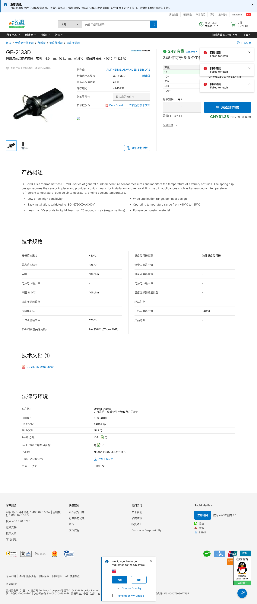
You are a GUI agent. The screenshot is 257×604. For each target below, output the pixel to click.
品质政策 (137, 518)
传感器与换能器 (24, 42)
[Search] (153, 24)
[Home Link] (16, 24)
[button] (12, 35)
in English (11, 583)
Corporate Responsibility (147, 530)
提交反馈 (11, 533)
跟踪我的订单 (77, 512)
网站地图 (57, 576)
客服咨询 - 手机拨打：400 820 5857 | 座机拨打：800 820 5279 (33, 513)
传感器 (42, 42)
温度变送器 (73, 42)
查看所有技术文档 (139, 105)
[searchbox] (116, 24)
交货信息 (74, 530)
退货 (71, 524)
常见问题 (11, 539)
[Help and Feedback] (242, 593)
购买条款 (44, 576)
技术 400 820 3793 (18, 521)
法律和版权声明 (27, 576)
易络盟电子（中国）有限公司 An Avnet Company (33, 590)
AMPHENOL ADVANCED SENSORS (128, 69)
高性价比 (173, 14)
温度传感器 (56, 42)
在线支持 (11, 527)
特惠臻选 (187, 14)
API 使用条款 (72, 576)
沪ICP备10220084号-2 (18, 593)
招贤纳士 (137, 524)
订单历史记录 (77, 518)
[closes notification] (252, 4)
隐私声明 (11, 576)
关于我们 (137, 512)
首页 (8, 42)
